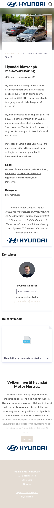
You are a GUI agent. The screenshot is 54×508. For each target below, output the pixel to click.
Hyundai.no (27, 496)
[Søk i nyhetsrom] (50, 4)
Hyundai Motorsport (27, 492)
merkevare (15, 194)
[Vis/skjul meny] (4, 4)
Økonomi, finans (13, 169)
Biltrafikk (19, 177)
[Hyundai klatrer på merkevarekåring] (27, 340)
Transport (22, 173)
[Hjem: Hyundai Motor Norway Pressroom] (26, 4)
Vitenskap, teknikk (30, 169)
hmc (7, 194)
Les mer (27, 439)
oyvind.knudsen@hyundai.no (27, 301)
